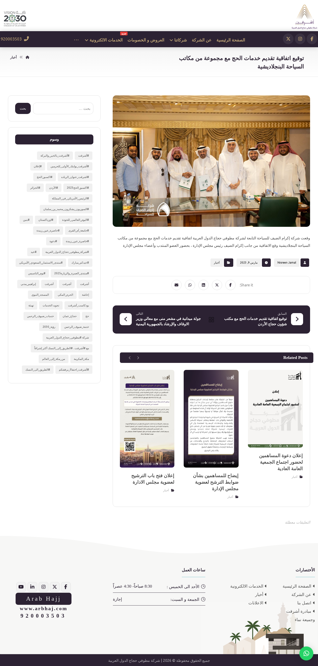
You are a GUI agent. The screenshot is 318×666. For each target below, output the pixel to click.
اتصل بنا (304, 603)
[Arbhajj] (304, 17)
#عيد (34, 251)
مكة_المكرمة (81, 358)
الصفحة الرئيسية (297, 586)
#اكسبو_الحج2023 (78, 187)
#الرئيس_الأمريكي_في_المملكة (70, 198)
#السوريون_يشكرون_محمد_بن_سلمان (66, 209)
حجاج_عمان (70, 316)
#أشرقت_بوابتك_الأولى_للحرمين (70, 166)
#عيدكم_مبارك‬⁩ (80, 262)
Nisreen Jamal (286, 262)
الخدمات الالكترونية (246, 586)
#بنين (26, 219)
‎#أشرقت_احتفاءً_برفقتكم (74, 369)
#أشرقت (83, 155)
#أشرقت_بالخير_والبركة (55, 155)
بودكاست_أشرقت (78, 305)
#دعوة (53, 241)
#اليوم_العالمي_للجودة (75, 219)
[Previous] (138, 358)
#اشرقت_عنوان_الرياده (75, 176)
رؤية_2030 (49, 326)
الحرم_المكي (65, 294)
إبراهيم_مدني (28, 283)
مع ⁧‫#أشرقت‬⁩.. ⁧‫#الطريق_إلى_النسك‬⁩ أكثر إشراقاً (61, 348)
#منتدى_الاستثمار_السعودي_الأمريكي (41, 262)
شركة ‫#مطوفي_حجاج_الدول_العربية (67, 337)
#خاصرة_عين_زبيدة (48, 230)
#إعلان (38, 166)
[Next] (129, 358)
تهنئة (31, 305)
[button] (312, 38)
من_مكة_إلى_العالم (53, 358)
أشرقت (84, 283)
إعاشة (85, 294)
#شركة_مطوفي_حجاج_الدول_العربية (67, 251)
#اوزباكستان (45, 219)
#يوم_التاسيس (36, 273)
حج (87, 316)
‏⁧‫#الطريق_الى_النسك (37, 369)
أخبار (217, 262)
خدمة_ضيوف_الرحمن (76, 326)
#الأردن (53, 187)
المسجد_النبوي (40, 294)
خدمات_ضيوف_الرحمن (40, 316)
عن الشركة (301, 594)
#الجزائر (35, 187)
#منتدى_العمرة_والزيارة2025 (71, 273)
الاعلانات (255, 603)
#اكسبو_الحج (44, 176)
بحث (23, 108)
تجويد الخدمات (51, 305)
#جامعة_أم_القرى (78, 230)
